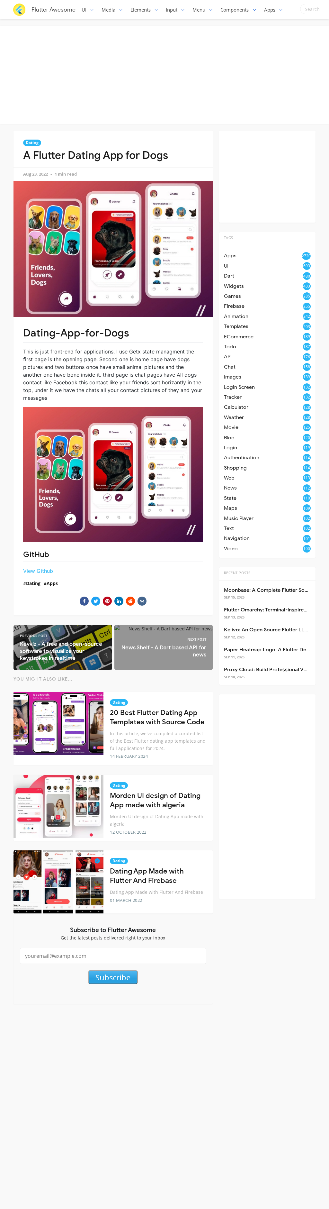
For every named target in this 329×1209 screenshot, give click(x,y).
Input (171, 9)
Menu (198, 9)
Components (234, 9)
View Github (38, 571)
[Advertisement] (166, 74)
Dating (32, 142)
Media (108, 9)
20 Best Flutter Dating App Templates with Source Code (157, 717)
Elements (140, 9)
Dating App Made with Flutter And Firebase (147, 876)
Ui (84, 9)
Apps (269, 9)
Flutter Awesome (53, 9)
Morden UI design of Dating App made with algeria (155, 800)
